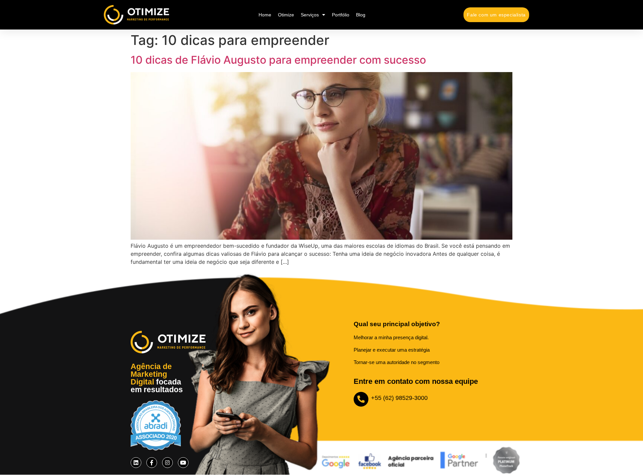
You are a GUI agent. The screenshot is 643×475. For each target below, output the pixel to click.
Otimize (286, 14)
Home (265, 14)
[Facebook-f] (151, 462)
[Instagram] (167, 462)
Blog (360, 14)
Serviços (310, 14)
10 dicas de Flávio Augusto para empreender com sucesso (278, 59)
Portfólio (340, 14)
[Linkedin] (136, 462)
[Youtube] (183, 462)
